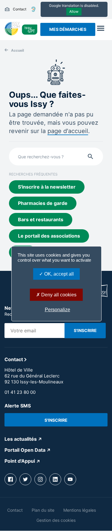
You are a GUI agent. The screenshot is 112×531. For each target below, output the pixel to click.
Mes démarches (67, 29)
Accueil (17, 50)
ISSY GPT (30, 29)
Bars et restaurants (40, 219)
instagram (40, 479)
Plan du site (43, 510)
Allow (74, 11)
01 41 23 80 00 (20, 392)
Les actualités (20, 439)
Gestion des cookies (56, 520)
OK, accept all (58, 273)
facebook (10, 479)
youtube (70, 479)
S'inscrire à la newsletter (47, 187)
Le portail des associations (49, 236)
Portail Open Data (24, 450)
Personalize (57, 309)
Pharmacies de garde (42, 203)
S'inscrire (56, 420)
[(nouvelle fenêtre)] (12, 34)
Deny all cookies (58, 294)
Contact (15, 9)
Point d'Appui (19, 461)
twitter (25, 479)
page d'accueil (67, 131)
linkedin (55, 479)
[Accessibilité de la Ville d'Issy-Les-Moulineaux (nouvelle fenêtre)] (33, 9)
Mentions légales (79, 510)
